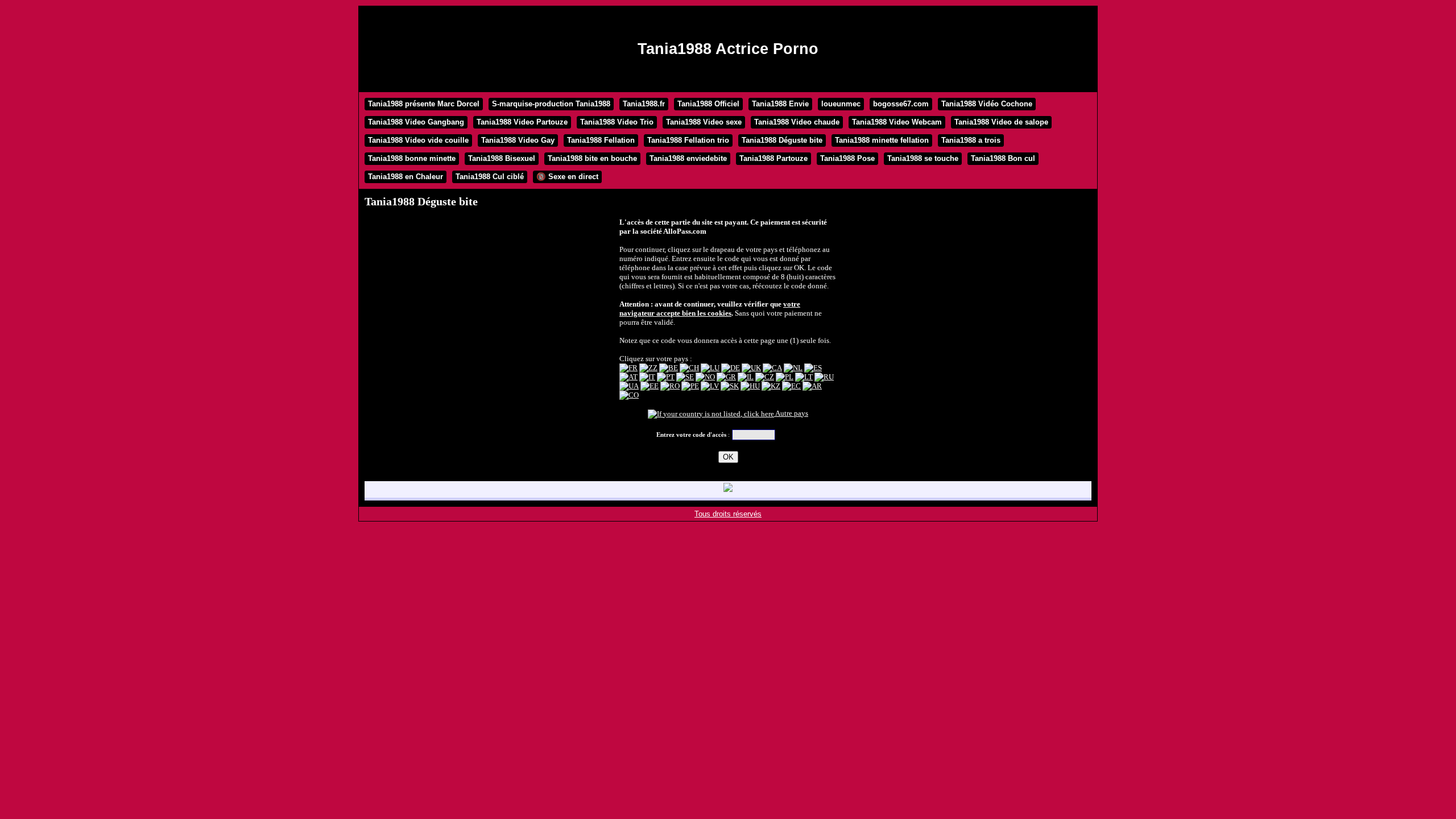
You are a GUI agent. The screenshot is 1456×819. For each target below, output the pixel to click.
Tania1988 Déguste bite (782, 140)
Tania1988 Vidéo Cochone (986, 104)
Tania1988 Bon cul (1003, 158)
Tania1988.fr (644, 104)
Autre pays (791, 413)
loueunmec (841, 104)
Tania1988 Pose (847, 158)
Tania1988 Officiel (708, 104)
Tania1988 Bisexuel (501, 158)
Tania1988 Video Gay (518, 140)
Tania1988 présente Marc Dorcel (423, 104)
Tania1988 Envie (780, 104)
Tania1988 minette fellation (882, 140)
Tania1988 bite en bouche (592, 158)
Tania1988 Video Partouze (522, 122)
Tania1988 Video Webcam (897, 122)
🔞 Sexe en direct (567, 176)
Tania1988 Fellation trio (688, 140)
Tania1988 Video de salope (1001, 122)
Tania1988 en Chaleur (405, 176)
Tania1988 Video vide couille (418, 140)
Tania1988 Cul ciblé (490, 176)
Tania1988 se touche (922, 158)
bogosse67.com (901, 104)
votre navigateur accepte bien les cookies (709, 308)
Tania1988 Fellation (601, 140)
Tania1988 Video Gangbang (416, 122)
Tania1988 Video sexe (704, 122)
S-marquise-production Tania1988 (551, 104)
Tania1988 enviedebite (688, 158)
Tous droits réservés (728, 514)
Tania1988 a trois (970, 140)
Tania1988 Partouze (773, 158)
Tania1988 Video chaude (796, 122)
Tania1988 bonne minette (412, 158)
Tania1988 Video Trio (616, 122)
